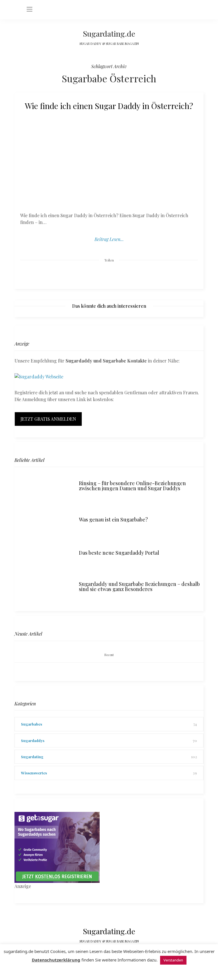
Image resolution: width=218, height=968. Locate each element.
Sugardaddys (32, 740)
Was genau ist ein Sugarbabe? (113, 519)
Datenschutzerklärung (56, 960)
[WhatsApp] (120, 274)
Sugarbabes (31, 724)
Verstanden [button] (173, 960)
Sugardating (32, 756)
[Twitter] (98, 274)
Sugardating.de (109, 33)
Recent (109, 655)
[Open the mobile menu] (29, 9)
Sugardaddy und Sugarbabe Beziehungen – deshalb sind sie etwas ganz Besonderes (139, 586)
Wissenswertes (34, 772)
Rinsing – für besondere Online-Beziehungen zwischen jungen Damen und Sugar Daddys (132, 486)
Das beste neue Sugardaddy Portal (119, 552)
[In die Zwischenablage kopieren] (130, 274)
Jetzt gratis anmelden (48, 419)
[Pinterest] (109, 274)
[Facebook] (87, 274)
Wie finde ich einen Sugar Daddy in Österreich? (109, 105)
